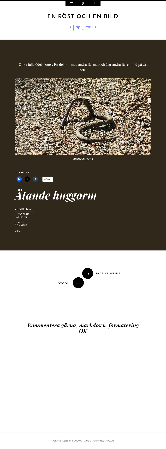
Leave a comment (21, 224)
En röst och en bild (83, 15)
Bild (17, 231)
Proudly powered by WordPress (67, 440)
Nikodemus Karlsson (22, 215)
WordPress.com (106, 440)
